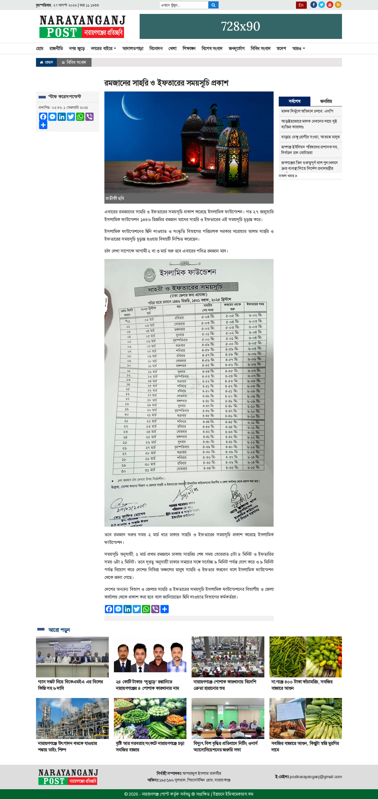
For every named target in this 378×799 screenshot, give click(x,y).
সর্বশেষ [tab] (294, 101)
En (301, 5)
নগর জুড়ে (77, 48)
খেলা (172, 48)
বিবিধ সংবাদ (261, 48)
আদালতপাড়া (132, 48)
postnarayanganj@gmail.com (316, 776)
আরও (296, 48)
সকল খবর (287, 176)
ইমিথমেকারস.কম (239, 794)
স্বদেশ (281, 48)
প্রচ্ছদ (48, 62)
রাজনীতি (56, 48)
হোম (39, 48)
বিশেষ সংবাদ (212, 48)
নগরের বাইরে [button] (102, 48)
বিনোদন (155, 48)
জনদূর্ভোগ (237, 48)
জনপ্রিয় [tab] (326, 101)
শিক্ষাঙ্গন (189, 48)
